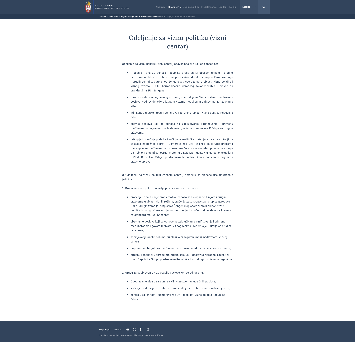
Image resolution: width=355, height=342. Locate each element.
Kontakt (117, 329)
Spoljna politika (191, 7)
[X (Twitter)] (134, 329)
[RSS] (141, 329)
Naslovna (161, 7)
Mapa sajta (104, 329)
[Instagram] (148, 329)
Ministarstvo (174, 7)
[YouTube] (128, 329)
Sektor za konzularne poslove (152, 17)
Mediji (232, 7)
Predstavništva (208, 7)
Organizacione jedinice (129, 17)
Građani (223, 7)
